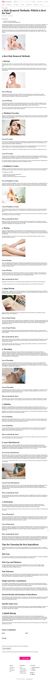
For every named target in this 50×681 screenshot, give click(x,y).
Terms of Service (32, 651)
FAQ (42, 4)
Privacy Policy (24, 651)
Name (3, 633)
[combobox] (24, 2)
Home (3, 4)
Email (26, 633)
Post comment (6, 648)
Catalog (8, 4)
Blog (22, 4)
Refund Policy (23, 671)
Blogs (21, 667)
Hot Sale (16, 4)
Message (4, 638)
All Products (12, 667)
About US (36, 4)
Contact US (29, 4)
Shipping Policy (23, 673)
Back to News (25, 658)
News (6, 8)
